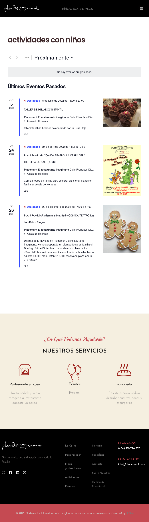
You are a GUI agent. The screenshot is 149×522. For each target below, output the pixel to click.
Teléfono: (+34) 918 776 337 (77, 9)
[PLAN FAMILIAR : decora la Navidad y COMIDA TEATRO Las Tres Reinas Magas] (122, 229)
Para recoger (73, 455)
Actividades (72, 477)
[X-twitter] (24, 472)
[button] (141, 8)
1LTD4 (130, 513)
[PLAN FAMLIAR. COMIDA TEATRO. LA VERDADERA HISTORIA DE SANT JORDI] (122, 170)
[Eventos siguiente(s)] (17, 57)
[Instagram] (3, 472)
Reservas (70, 486)
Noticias (97, 446)
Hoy (27, 57)
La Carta (70, 446)
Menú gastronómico (73, 466)
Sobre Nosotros (101, 473)
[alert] (74, 72)
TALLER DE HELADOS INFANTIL (43, 110)
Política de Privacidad (98, 484)
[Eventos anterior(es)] (10, 57)
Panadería (98, 455)
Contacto (97, 464)
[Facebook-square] (10, 472)
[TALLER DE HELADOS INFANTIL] (122, 113)
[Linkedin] (17, 472)
